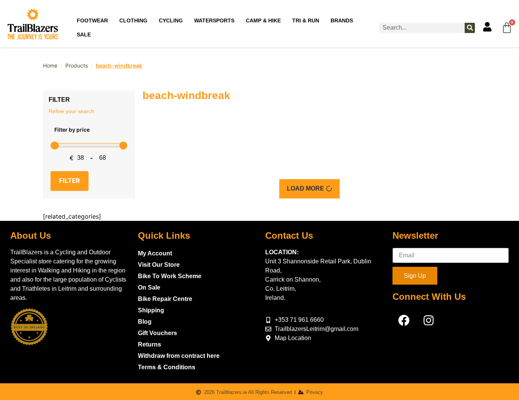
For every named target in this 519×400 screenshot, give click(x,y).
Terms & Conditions (166, 367)
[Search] (470, 28)
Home (50, 65)
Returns (149, 344)
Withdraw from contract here (179, 356)
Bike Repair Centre (165, 299)
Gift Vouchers (157, 333)
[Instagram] (428, 320)
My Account (155, 253)
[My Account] (487, 26)
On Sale (149, 287)
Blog (145, 321)
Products (76, 65)
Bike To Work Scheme (169, 276)
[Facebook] (403, 320)
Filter (69, 180)
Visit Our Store (159, 264)
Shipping (151, 310)
